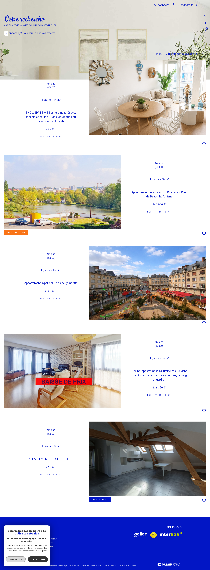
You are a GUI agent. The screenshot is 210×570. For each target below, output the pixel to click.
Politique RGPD (124, 566)
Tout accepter (37, 559)
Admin (106, 566)
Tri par (159, 54)
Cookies (134, 566)
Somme (24, 25)
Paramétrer (16, 559)
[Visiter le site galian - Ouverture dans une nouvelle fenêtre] (140, 534)
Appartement (45, 25)
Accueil (7, 25)
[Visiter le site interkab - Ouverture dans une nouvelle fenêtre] (171, 534)
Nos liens (114, 566)
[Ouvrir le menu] (205, 5)
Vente (16, 25)
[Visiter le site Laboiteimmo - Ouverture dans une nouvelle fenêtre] (168, 565)
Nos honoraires (74, 566)
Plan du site (85, 566)
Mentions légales (97, 566)
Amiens (33, 25)
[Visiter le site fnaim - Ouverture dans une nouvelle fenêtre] (153, 535)
